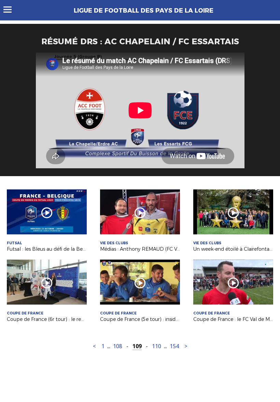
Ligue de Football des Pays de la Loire (143, 10)
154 (174, 346)
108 (117, 346)
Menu (10, 9)
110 (156, 346)
